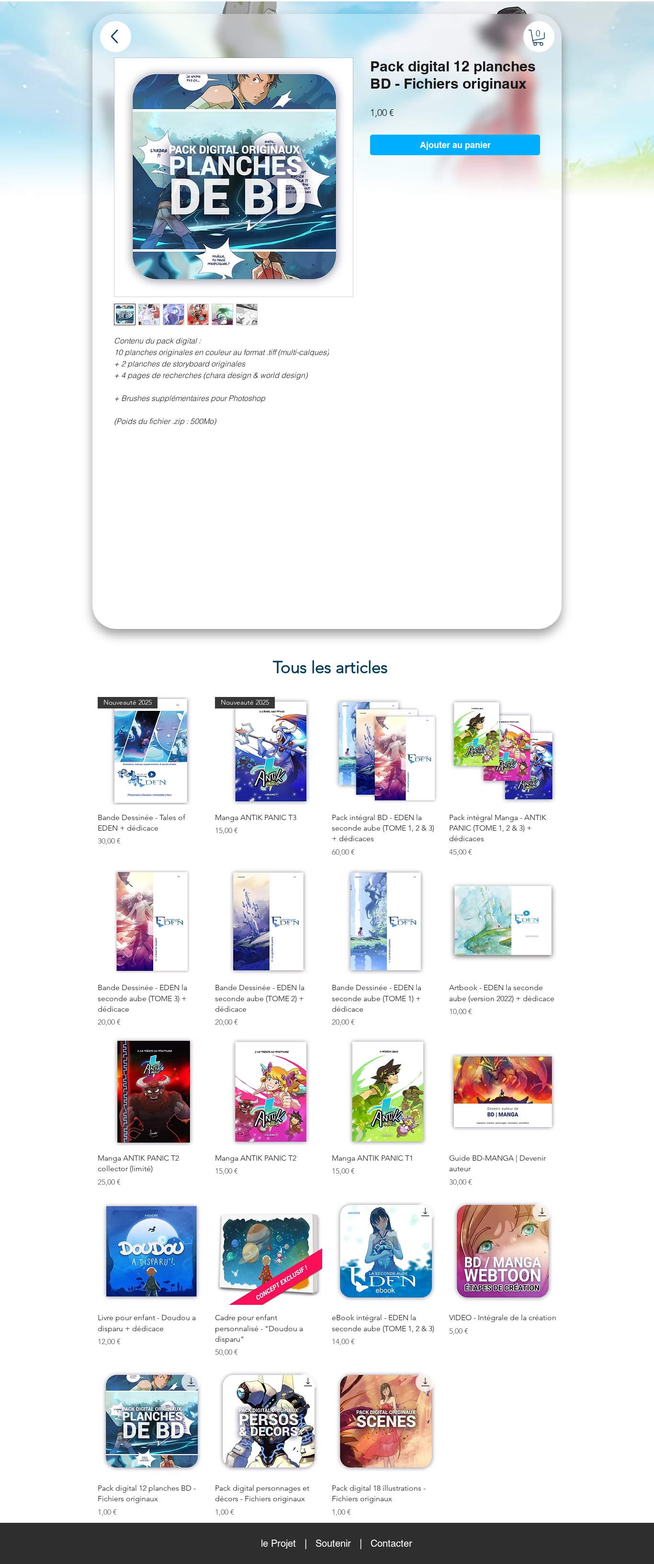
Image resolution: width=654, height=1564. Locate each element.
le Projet (278, 1543)
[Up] (115, 36)
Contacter (391, 1543)
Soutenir (333, 1543)
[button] (538, 38)
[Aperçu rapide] (386, 751)
